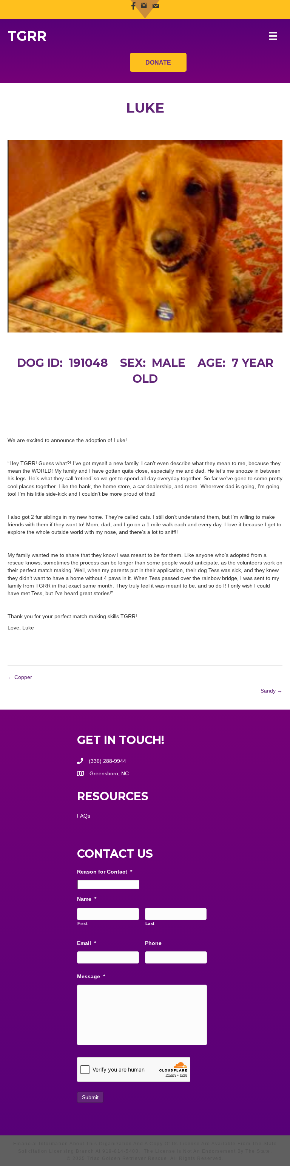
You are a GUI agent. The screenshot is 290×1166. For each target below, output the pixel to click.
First (82, 923)
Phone (153, 943)
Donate (158, 62)
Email (86, 943)
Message (91, 976)
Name (86, 899)
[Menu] (273, 35)
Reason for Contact (104, 872)
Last (150, 923)
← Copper (20, 677)
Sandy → (271, 691)
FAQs (83, 816)
